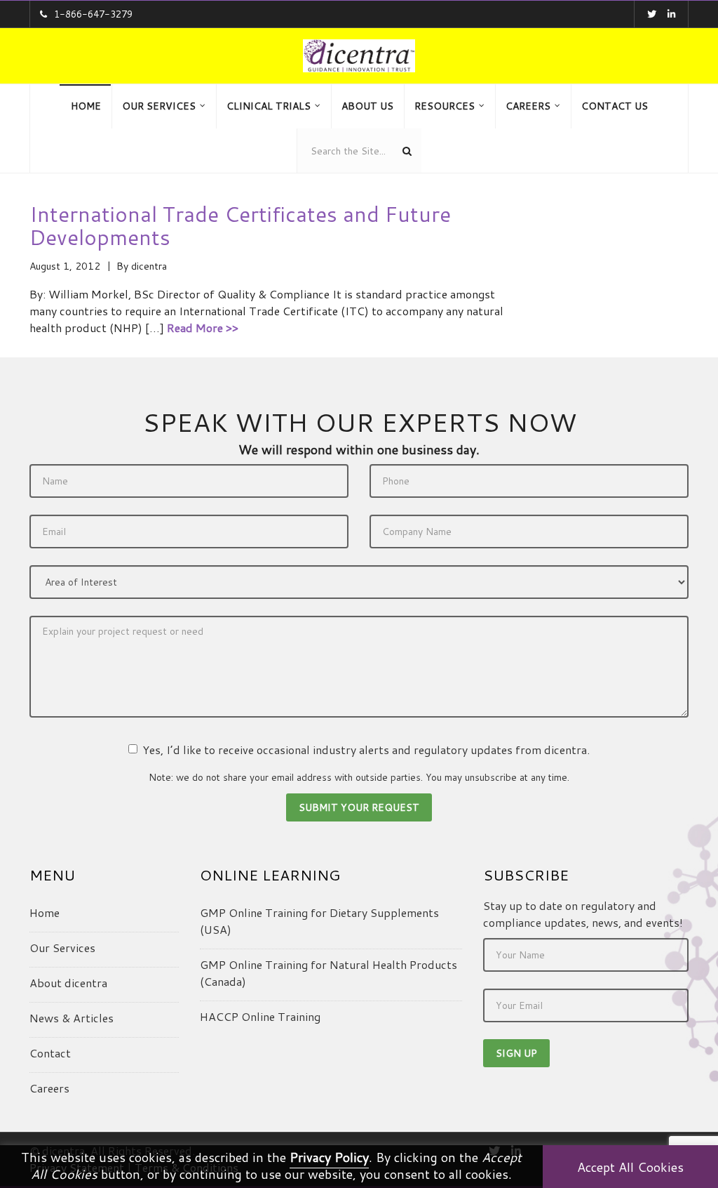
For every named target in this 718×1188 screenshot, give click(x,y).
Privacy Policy (329, 1157)
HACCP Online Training (260, 1016)
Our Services (62, 947)
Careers (49, 1088)
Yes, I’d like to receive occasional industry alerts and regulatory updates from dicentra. (366, 749)
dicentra (149, 266)
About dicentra (68, 983)
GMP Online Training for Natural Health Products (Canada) (328, 972)
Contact (50, 1053)
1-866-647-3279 (93, 14)
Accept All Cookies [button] (630, 1167)
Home (44, 912)
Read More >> (202, 327)
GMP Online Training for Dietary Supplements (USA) (319, 920)
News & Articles (71, 1018)
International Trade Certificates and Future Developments (240, 225)
